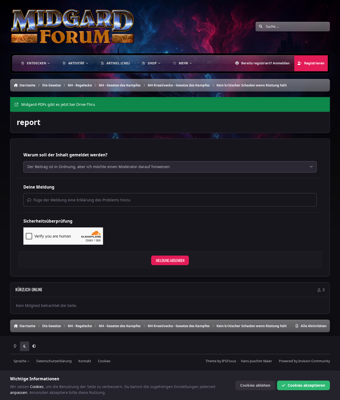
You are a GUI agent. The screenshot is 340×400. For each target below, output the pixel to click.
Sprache (20, 361)
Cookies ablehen (255, 385)
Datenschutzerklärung (54, 361)
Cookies (104, 361)
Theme (211, 361)
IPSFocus (229, 361)
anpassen (18, 392)
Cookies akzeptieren (306, 385)
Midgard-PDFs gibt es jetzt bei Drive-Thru (58, 104)
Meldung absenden (170, 260)
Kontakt (84, 361)
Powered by (304, 361)
